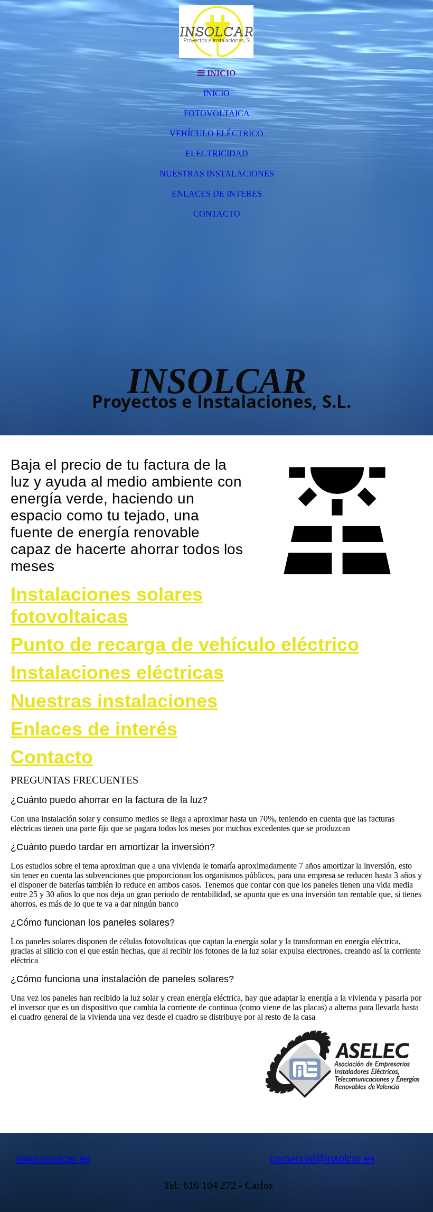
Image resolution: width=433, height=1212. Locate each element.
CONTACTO (216, 213)
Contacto (52, 757)
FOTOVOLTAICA (217, 113)
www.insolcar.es (53, 1158)
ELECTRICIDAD (216, 153)
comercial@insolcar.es (322, 1158)
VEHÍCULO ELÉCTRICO (216, 133)
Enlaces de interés (94, 729)
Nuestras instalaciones (114, 701)
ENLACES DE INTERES (217, 193)
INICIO (216, 93)
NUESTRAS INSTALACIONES (216, 173)
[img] (216, 31)
